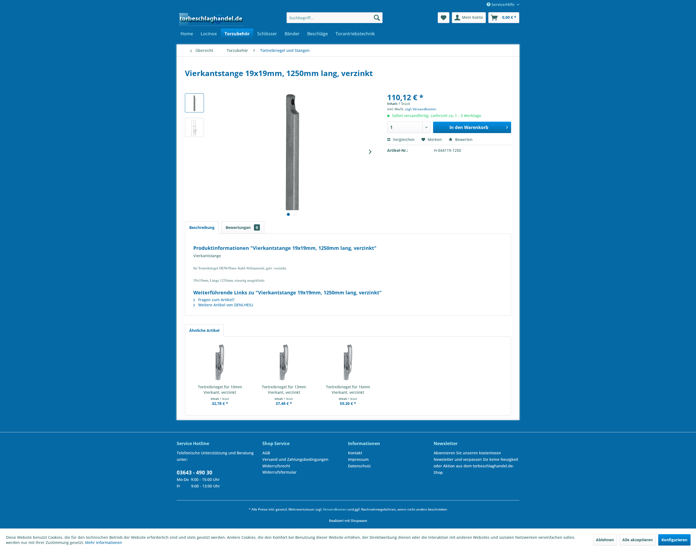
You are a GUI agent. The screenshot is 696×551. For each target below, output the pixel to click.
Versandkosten (335, 509)
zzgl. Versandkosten (420, 109)
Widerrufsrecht (276, 465)
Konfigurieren (674, 539)
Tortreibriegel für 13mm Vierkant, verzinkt (284, 389)
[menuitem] (335, 17)
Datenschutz (359, 465)
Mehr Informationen (103, 542)
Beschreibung (202, 227)
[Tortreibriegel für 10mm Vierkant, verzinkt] (220, 363)
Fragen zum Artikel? (215, 299)
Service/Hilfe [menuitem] (502, 4)
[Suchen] (377, 17)
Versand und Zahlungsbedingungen (295, 459)
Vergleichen (403, 139)
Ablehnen (605, 539)
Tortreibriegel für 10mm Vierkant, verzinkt (220, 389)
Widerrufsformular (279, 472)
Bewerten (463, 139)
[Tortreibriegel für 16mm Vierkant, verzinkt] (348, 363)
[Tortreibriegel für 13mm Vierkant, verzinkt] (284, 363)
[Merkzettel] (443, 17)
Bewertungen (242, 227)
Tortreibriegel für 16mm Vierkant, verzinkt (348, 389)
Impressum (358, 459)
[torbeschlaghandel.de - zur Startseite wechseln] (211, 19)
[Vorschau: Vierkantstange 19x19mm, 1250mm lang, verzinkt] (194, 102)
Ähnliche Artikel (204, 330)
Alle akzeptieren (637, 539)
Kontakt (355, 452)
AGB (266, 452)
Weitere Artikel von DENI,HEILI (225, 304)
